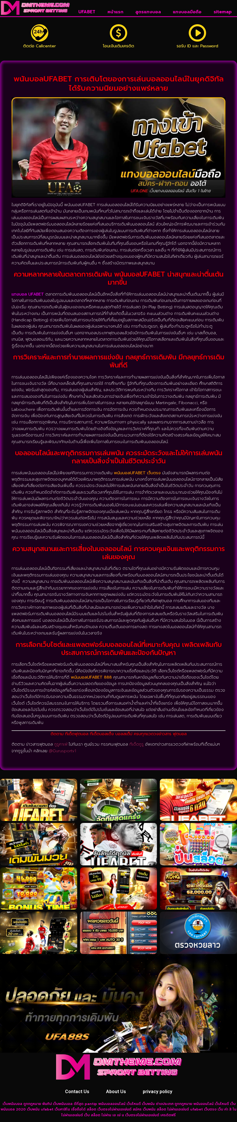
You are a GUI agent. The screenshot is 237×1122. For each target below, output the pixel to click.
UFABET (86, 12)
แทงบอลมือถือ (187, 12)
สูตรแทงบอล (148, 12)
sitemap (223, 12)
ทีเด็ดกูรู (136, 744)
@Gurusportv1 (62, 751)
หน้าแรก (115, 12)
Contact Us (77, 1091)
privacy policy (157, 1091)
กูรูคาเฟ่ (60, 744)
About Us (116, 1091)
